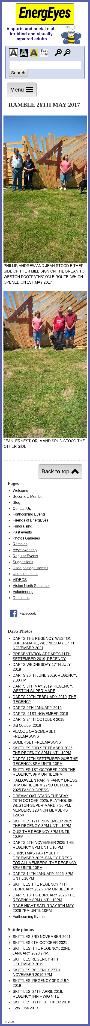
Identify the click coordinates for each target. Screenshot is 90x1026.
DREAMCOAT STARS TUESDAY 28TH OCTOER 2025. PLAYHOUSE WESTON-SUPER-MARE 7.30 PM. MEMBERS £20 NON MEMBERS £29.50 (43, 805)
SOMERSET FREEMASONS (37, 742)
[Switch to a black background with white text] (23, 52)
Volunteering (23, 592)
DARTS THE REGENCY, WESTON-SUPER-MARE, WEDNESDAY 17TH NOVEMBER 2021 (43, 643)
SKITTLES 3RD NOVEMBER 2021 (42, 937)
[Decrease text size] (67, 52)
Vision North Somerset (31, 586)
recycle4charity (25, 550)
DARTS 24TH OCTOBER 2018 (38, 719)
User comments (25, 574)
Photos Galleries (26, 538)
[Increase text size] (58, 52)
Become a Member (28, 496)
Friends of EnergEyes (30, 520)
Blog (16, 502)
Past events (22, 532)
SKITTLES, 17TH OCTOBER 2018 (41, 1002)
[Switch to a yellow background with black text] (34, 52)
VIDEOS (20, 580)
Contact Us (22, 508)
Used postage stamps (30, 568)
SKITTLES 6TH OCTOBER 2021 (40, 943)
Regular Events (25, 556)
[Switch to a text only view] (44, 52)
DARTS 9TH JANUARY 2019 (37, 708)
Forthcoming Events (29, 514)
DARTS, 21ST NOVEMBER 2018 (40, 714)
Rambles (20, 544)
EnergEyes (44, 13)
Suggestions (23, 562)
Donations (21, 598)
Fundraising (22, 526)
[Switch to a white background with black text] (13, 52)
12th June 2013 (25, 1008)
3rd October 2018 (27, 725)
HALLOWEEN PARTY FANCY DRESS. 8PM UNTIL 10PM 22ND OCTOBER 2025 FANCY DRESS (45, 785)
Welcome (20, 490)
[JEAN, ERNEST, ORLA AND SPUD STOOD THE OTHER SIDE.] (45, 437)
